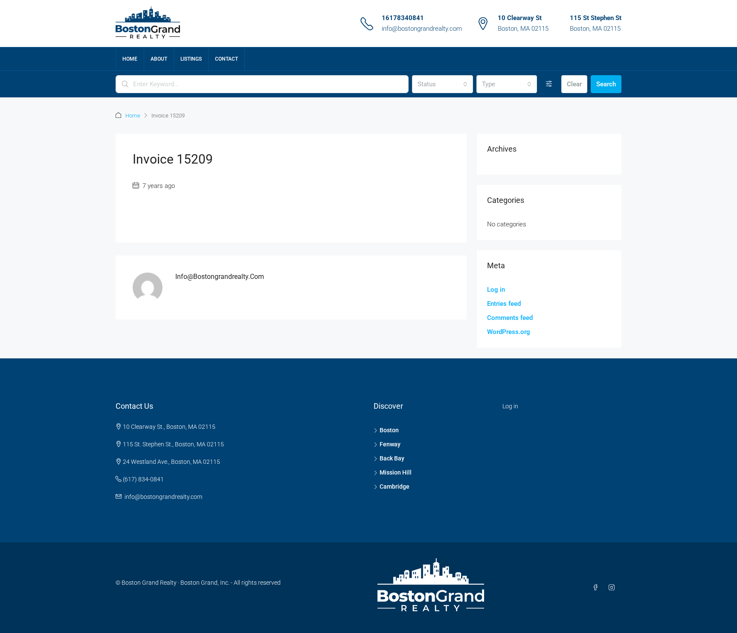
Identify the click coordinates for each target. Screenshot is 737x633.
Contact (226, 59)
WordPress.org (508, 332)
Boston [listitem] (389, 430)
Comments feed (510, 318)
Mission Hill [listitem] (396, 472)
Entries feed (504, 304)
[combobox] (442, 84)
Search (606, 84)
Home (129, 59)
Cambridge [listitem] (394, 486)
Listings (191, 59)
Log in (496, 289)
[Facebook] (597, 587)
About (159, 59)
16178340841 (403, 18)
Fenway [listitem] (390, 444)
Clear (574, 84)
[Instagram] (613, 587)
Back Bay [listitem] (392, 458)
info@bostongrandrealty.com (422, 28)
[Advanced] (549, 84)
